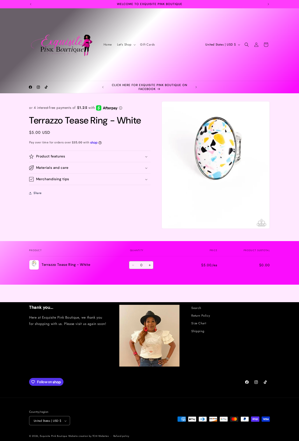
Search (196, 308)
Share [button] (37, 193)
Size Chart (198, 323)
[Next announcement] (268, 4)
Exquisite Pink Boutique (53, 436)
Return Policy (200, 315)
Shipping (197, 331)
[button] (125, 44)
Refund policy (121, 436)
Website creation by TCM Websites (88, 436)
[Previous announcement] (30, 4)
